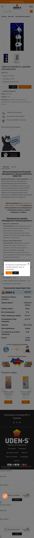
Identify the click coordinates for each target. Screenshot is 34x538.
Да (8, 273)
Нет (15, 273)
